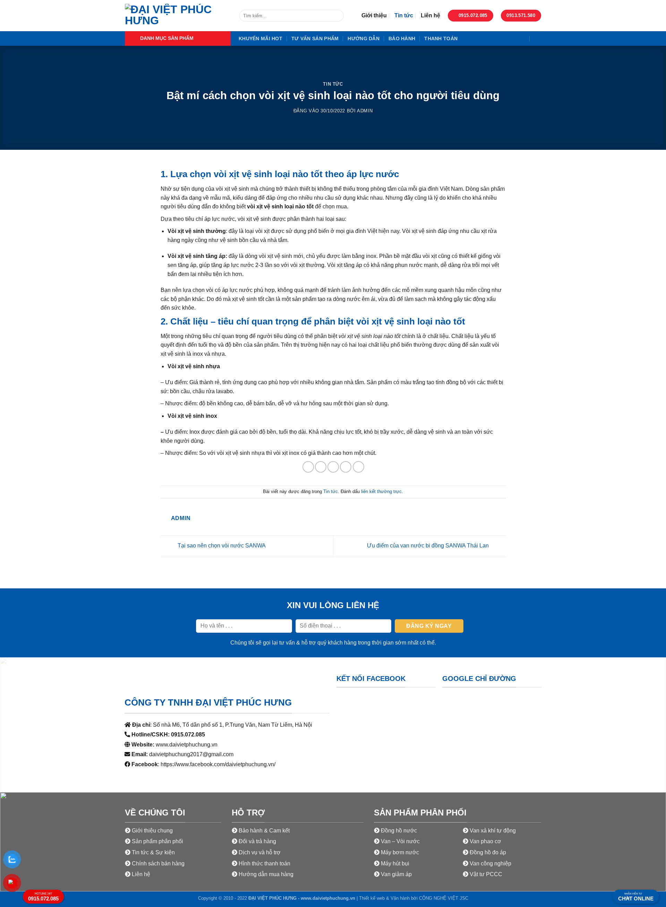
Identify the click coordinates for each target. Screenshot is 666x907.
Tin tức (403, 15)
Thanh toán (441, 38)
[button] (178, 38)
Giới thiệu (374, 15)
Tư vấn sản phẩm (315, 38)
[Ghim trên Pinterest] (345, 467)
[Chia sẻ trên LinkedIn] (358, 467)
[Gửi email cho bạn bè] (333, 467)
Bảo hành (401, 38)
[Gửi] (337, 15)
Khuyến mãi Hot (260, 38)
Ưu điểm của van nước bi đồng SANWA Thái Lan (428, 545)
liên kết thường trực (381, 491)
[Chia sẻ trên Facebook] (308, 467)
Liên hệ (430, 15)
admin (365, 110)
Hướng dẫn (363, 38)
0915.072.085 (43, 896)
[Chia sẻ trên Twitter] (320, 467)
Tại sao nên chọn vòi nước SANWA (221, 545)
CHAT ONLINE (636, 896)
